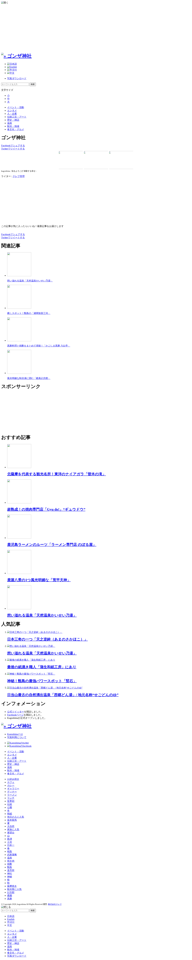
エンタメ (12, 110)
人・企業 (12, 113)
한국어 (10, 922)
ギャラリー (13, 788)
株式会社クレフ (55, 904)
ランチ (10, 798)
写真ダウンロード (16, 78)
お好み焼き (13, 779)
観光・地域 (13, 126)
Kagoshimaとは (15, 734)
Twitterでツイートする (13, 148)
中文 (9, 925)
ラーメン (12, 795)
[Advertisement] (96, 28)
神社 (9, 873)
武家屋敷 (12, 854)
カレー (10, 785)
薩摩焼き (12, 886)
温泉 (9, 123)
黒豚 (9, 898)
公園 (9, 807)
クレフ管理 (19, 176)
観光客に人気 (14, 889)
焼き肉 (10, 861)
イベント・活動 (15, 107)
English (10, 919)
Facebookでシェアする (13, 145)
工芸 (9, 842)
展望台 (10, 832)
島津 (9, 839)
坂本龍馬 (12, 820)
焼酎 (9, 864)
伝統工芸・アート (16, 117)
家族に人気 (13, 829)
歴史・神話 (13, 120)
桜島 (9, 851)
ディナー (12, 791)
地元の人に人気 (15, 817)
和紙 (9, 813)
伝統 (9, 804)
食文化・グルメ (15, 129)
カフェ (10, 782)
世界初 (10, 801)
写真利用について (16, 737)
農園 (9, 895)
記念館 (10, 892)
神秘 (9, 876)
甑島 (9, 867)
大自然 (10, 826)
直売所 (10, 870)
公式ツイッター (15, 711)
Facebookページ (15, 715)
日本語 (10, 916)
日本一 (10, 845)
